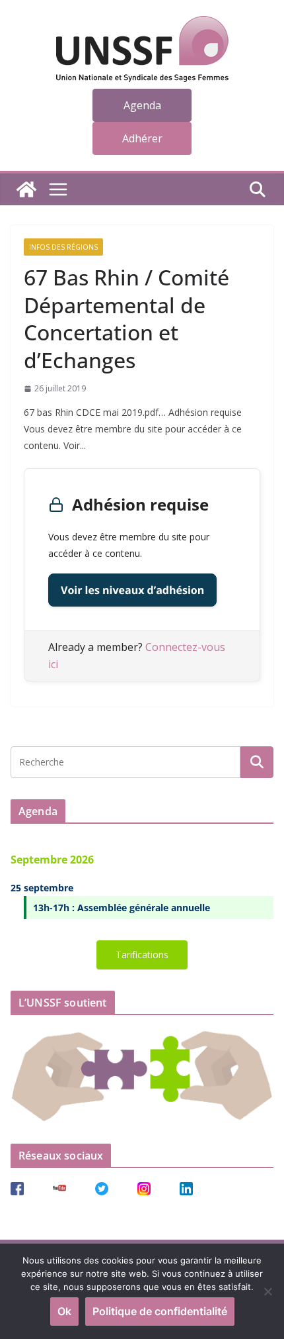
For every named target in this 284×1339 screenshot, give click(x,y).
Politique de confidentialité (159, 1311)
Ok (64, 1311)
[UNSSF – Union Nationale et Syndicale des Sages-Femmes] (26, 189)
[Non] (267, 1291)
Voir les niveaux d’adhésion (132, 590)
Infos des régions (63, 247)
